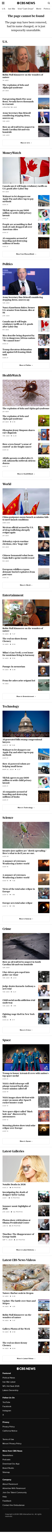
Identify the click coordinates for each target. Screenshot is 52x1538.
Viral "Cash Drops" (26, 9)
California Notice (10, 1431)
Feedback (7, 1501)
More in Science (25, 919)
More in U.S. (25, 143)
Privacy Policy (9, 1427)
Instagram (7, 1411)
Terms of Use (8, 1439)
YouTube (6, 1402)
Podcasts (6, 1460)
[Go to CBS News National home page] (26, 3)
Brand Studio (8, 1468)
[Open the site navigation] (9, 3)
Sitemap (6, 1472)
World (38, 9)
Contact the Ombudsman (14, 1505)
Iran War (11, 9)
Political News (9, 1378)
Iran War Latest (9, 1382)
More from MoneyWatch (25, 254)
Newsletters (8, 1455)
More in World (25, 585)
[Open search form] (49, 3)
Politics (47, 9)
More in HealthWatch (25, 474)
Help (5, 1497)
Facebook (7, 1406)
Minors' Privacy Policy (12, 1444)
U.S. (4, 9)
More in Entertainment (25, 696)
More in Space (25, 1141)
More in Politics (25, 365)
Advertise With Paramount (14, 1488)
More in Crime (25, 1030)
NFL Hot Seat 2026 (11, 1386)
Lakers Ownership (10, 1390)
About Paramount (10, 1484)
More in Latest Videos (25, 1359)
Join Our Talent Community (15, 1492)
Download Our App (11, 1464)
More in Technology (25, 808)
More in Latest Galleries (25, 1250)
